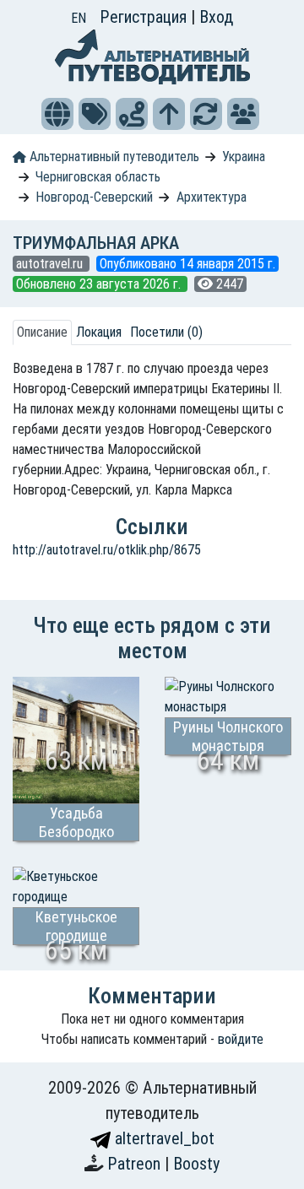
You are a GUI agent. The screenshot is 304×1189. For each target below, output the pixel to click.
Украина (243, 157)
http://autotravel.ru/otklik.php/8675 (107, 550)
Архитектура (211, 197)
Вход (216, 17)
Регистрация (145, 17)
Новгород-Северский (94, 197)
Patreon (136, 1164)
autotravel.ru (51, 264)
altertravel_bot (162, 1138)
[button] (57, 114)
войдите (240, 1039)
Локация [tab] (99, 332)
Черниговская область (97, 177)
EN (78, 18)
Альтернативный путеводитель (112, 157)
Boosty (196, 1164)
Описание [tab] (42, 332)
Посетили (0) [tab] (166, 332)
